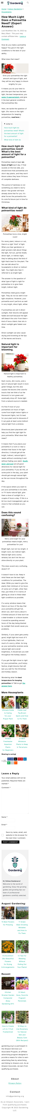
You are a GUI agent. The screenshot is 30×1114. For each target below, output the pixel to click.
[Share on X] (15, 759)
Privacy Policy (15, 1083)
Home (4, 9)
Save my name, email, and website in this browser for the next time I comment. (16, 835)
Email (4, 825)
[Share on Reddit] (15, 762)
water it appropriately (10, 97)
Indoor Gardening (15, 9)
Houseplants (7, 12)
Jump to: (9, 124)
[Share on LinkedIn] (25, 759)
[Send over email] (8, 762)
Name (5, 817)
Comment (6, 788)
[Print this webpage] (12, 762)
